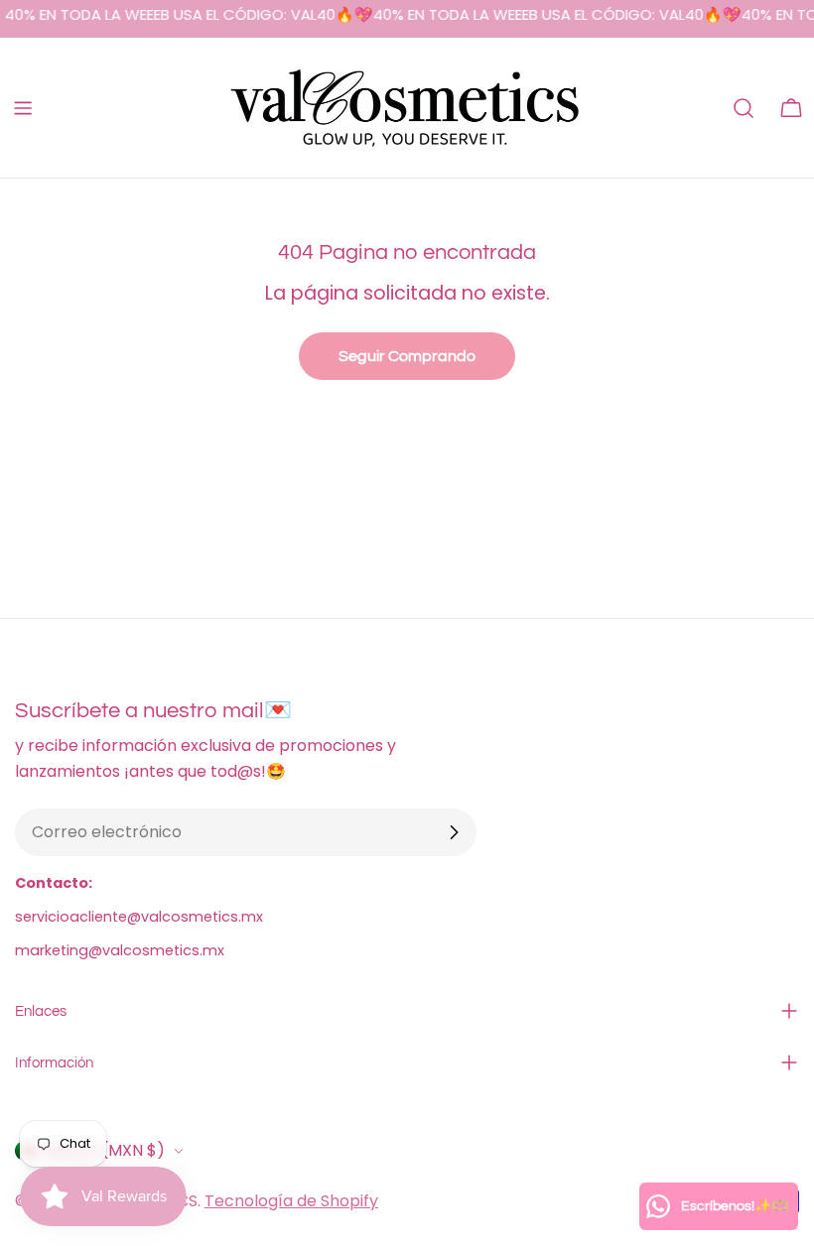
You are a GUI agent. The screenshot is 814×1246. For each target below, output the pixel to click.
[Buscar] (743, 108)
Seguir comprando (407, 356)
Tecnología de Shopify (291, 1200)
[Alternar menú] (23, 108)
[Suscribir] (454, 832)
